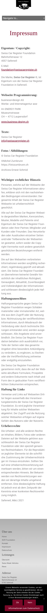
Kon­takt (5, 543)
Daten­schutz (7, 550)
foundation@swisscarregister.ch (19, 69)
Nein (30, 602)
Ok (17, 602)
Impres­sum (6, 547)
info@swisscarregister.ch (15, 140)
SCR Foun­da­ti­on (8, 540)
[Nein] (44, 598)
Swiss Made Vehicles (10, 563)
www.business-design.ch (15, 121)
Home (4, 537)
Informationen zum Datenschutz (24, 608)
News (4, 566)
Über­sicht (5, 560)
